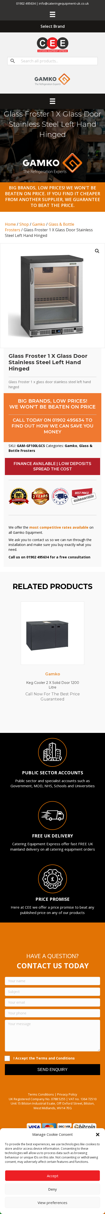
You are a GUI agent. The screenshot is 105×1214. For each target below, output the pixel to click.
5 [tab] (54, 719)
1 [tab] (35, 719)
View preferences (52, 1202)
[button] (97, 1134)
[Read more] (79, 610)
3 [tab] (45, 719)
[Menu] (52, 14)
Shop (24, 224)
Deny (52, 1189)
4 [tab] (50, 719)
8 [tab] (69, 719)
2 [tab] (40, 719)
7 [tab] (64, 719)
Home (10, 224)
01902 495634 (68, 420)
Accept (52, 1175)
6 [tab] (59, 719)
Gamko (38, 224)
